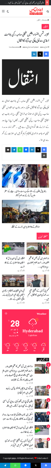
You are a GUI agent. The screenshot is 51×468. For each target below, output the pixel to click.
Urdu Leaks (41, 458)
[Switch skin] (8, 12)
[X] (38, 149)
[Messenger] (26, 149)
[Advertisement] (25, 43)
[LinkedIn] (32, 149)
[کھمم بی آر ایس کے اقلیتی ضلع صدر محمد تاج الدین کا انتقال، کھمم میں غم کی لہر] (38, 281)
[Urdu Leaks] (36, 11)
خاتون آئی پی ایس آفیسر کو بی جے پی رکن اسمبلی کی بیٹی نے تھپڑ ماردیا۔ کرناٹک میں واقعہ (18, 403)
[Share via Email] (8, 149)
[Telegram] (14, 149)
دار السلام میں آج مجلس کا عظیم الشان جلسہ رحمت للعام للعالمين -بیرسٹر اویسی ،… (38, 262)
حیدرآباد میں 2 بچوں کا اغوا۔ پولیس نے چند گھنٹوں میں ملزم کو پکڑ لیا (19, 390)
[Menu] (3, 12)
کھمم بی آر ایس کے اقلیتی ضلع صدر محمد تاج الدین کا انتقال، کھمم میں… (38, 295)
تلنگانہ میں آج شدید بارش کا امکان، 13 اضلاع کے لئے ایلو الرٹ (14, 262)
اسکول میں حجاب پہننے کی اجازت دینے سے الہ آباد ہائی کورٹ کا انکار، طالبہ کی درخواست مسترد (17, 416)
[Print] (44, 155)
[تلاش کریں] (47, 12)
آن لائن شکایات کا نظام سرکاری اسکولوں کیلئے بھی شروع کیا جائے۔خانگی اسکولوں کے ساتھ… (13, 295)
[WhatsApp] (20, 149)
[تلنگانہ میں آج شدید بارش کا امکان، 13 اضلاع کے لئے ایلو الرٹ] (13, 248)
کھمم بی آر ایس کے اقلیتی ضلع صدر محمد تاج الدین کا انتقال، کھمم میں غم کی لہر (19, 443)
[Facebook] (44, 149)
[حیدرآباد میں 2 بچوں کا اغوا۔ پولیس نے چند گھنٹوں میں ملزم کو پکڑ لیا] (42, 391)
